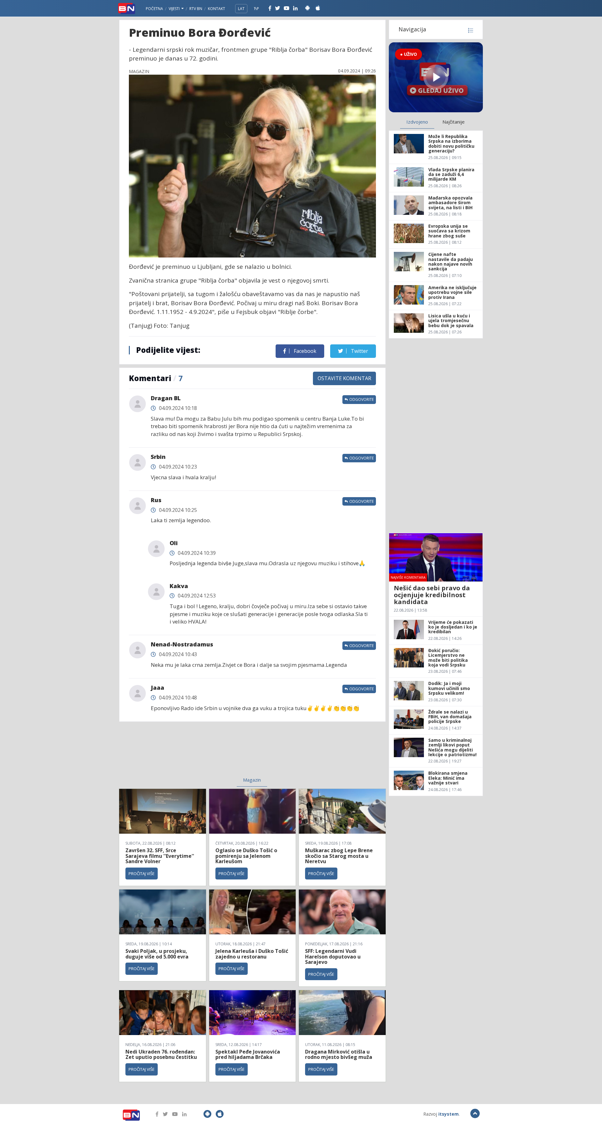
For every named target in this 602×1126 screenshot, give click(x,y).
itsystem (448, 1114)
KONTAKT (216, 8)
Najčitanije (453, 122)
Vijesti (175, 8)
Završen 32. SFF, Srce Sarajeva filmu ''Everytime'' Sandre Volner (159, 856)
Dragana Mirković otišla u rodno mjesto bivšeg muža (338, 1054)
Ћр (256, 8)
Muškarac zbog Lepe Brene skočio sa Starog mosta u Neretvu (339, 856)
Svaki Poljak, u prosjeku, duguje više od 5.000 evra (156, 954)
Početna (154, 8)
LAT (241, 8)
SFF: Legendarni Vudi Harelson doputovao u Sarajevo (333, 956)
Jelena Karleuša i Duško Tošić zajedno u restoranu (251, 954)
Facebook (304, 351)
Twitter (359, 351)
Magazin (252, 780)
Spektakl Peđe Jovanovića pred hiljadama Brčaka (247, 1054)
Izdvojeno (417, 122)
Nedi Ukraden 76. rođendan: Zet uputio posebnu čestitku (161, 1054)
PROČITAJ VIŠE (142, 873)
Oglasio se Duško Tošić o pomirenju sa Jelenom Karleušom (246, 856)
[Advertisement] (201, 753)
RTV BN (195, 8)
